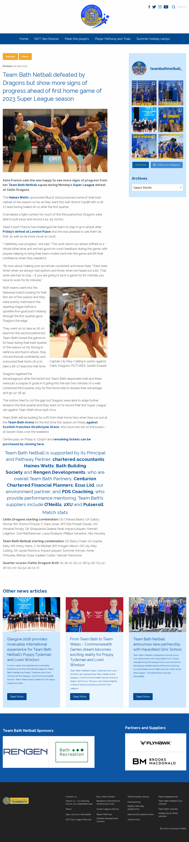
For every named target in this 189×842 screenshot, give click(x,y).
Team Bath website (168, 809)
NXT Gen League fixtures (78, 819)
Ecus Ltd (84, 485)
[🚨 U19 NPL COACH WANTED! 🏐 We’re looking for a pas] (170, 92)
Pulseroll (93, 504)
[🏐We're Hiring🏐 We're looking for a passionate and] (144, 146)
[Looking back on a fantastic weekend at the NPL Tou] (170, 119)
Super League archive (108, 809)
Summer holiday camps (153, 39)
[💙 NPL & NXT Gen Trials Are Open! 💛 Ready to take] (170, 146)
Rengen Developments (59, 472)
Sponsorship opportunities (141, 814)
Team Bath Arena (21, 422)
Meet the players (77, 39)
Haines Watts (19, 197)
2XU (68, 504)
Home (23, 39)
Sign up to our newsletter (78, 814)
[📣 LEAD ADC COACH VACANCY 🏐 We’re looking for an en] (144, 92)
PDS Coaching (77, 491)
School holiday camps (138, 796)
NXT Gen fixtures (46, 39)
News (25, 56)
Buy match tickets (106, 796)
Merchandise (134, 802)
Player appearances (168, 796)
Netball (10, 56)
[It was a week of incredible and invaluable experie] (144, 119)
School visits (134, 819)
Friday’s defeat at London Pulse (27, 231)
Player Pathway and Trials (113, 39)
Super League (83, 185)
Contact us (71, 796)
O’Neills (52, 504)
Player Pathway (104, 814)
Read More (16, 696)
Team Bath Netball (23, 185)
